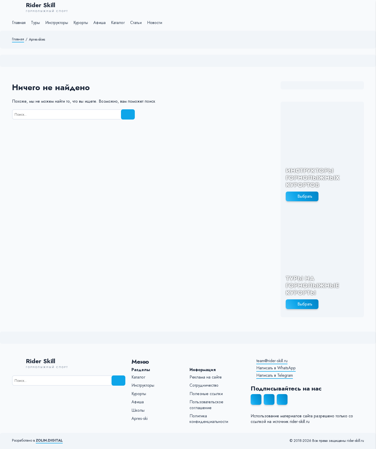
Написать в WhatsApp (276, 368)
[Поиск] (128, 114)
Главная (18, 39)
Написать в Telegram (274, 375)
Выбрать (304, 196)
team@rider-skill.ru (271, 361)
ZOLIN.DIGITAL (49, 440)
